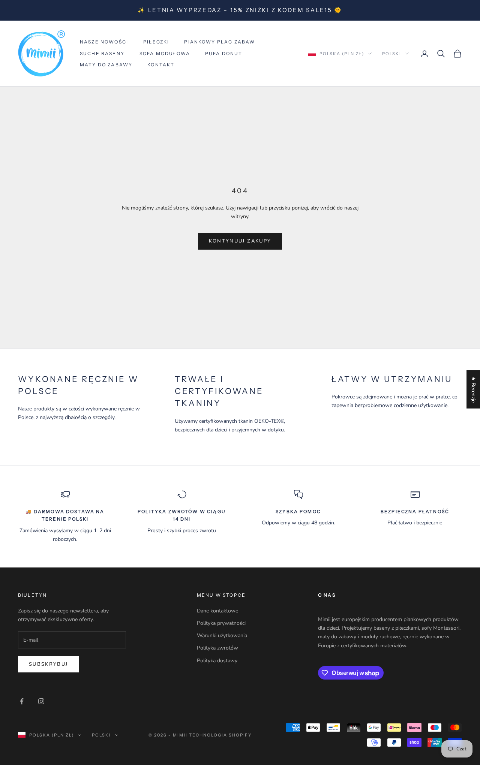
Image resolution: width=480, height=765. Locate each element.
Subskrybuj (48, 664)
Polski (391, 53)
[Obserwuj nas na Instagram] (41, 701)
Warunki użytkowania (222, 635)
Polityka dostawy (217, 660)
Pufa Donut (224, 53)
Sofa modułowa (165, 53)
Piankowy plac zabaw (219, 42)
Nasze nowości (104, 42)
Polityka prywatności (221, 623)
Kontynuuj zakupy (240, 241)
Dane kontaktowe (217, 610)
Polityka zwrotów (217, 647)
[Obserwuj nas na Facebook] (22, 701)
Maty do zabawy (106, 64)
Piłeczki (156, 42)
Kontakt (160, 64)
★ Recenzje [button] (473, 389)
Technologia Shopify (220, 735)
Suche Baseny (102, 53)
